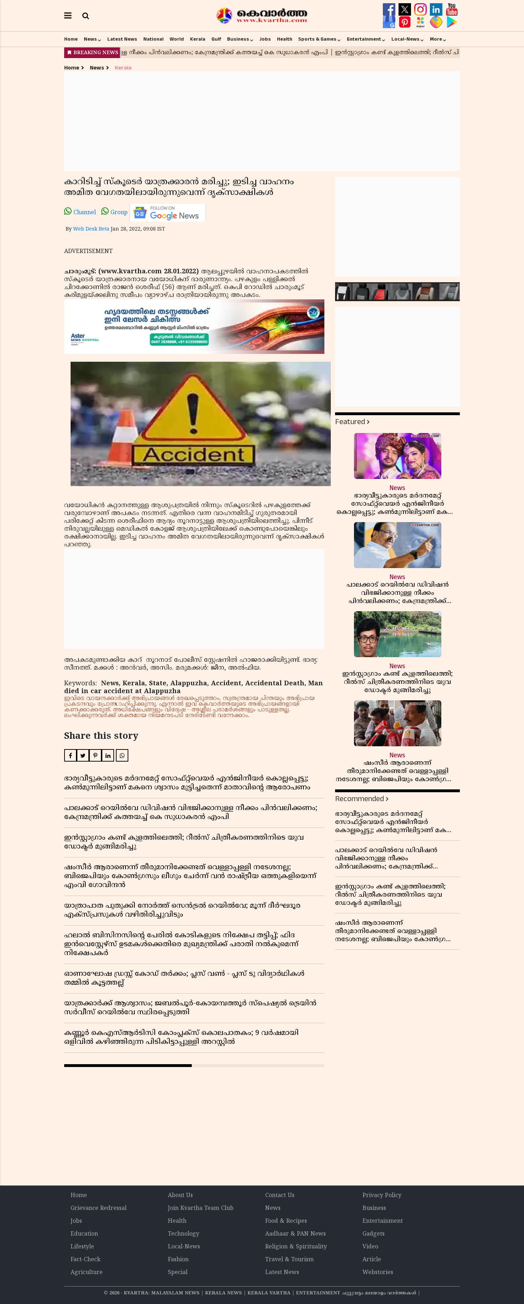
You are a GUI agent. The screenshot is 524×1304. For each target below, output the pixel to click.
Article (372, 1259)
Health (284, 39)
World (177, 39)
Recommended (359, 798)
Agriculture (87, 1272)
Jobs (265, 39)
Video (370, 1247)
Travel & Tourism (289, 1259)
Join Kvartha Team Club (200, 1208)
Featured (350, 421)
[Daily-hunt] (421, 22)
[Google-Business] (390, 22)
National (153, 39)
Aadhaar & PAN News (295, 1234)
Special (177, 1272)
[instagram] (421, 9)
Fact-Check (86, 1259)
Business (238, 39)
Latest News (122, 39)
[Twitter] (405, 9)
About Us (180, 1195)
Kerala (197, 39)
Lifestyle (82, 1247)
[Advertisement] (262, 121)
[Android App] (452, 22)
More (436, 39)
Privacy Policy (382, 1195)
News (90, 39)
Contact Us (279, 1195)
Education (84, 1234)
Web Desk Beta (91, 229)
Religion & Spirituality (296, 1247)
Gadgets (374, 1234)
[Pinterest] (405, 22)
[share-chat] (437, 22)
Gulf (216, 39)
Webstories (378, 1272)
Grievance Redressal (99, 1208)
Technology (183, 1234)
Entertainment (364, 39)
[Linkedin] (437, 9)
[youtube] (452, 9)
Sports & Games (317, 39)
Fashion (178, 1259)
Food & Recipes (286, 1221)
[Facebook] (390, 9)
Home (71, 39)
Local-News (405, 39)
